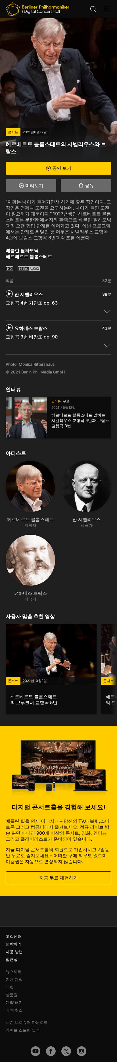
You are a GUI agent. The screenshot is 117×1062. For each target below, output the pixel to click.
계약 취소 (14, 1010)
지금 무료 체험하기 (58, 878)
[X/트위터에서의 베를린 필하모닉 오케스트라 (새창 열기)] (66, 1051)
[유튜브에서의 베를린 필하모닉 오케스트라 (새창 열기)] (35, 1051)
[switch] (106, 311)
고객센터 (14, 936)
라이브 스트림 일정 (23, 1030)
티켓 (10, 987)
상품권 (12, 994)
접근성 (12, 959)
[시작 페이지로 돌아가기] (37, 9)
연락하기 (14, 943)
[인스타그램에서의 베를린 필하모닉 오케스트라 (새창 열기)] (81, 1051)
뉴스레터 (14, 971)
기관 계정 (14, 979)
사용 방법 (14, 951)
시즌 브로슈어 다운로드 (27, 1022)
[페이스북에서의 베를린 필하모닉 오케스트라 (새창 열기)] (51, 1051)
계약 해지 (14, 1002)
